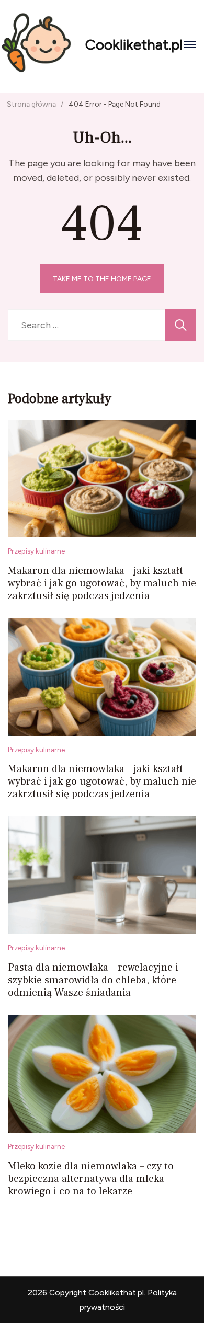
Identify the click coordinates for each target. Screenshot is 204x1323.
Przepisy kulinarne (36, 551)
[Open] (190, 44)
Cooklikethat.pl (134, 44)
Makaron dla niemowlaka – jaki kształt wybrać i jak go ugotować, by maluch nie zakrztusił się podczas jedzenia (102, 583)
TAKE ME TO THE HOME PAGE (102, 278)
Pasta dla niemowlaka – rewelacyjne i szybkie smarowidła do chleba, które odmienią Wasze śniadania (93, 980)
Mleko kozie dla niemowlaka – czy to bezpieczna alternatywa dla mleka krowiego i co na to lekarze (91, 1178)
